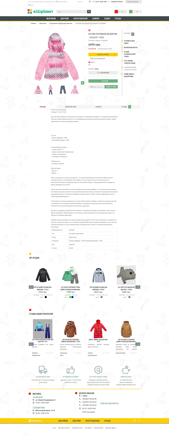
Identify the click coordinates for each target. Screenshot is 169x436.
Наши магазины (62, 1)
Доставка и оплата (38, 1)
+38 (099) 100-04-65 (89, 405)
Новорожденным (80, 18)
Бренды (118, 18)
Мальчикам (51, 18)
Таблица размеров (97, 58)
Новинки (95, 18)
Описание (43, 107)
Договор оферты (111, 427)
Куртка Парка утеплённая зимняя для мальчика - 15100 (70, 341)
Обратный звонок (132, 1)
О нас (29, 1)
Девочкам (65, 18)
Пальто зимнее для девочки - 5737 (98, 341)
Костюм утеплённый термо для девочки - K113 (42, 341)
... (52, 295)
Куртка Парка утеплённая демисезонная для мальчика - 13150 (126, 342)
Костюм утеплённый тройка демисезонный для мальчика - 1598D (70, 289)
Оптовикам (88, 427)
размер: (36, 295)
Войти (32, 5)
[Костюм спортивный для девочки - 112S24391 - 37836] (56, 56)
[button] (103, 54)
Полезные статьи (50, 1)
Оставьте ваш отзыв (105, 48)
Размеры (98, 107)
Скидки (107, 18)
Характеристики (70, 107)
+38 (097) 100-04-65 (89, 402)
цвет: (42, 297)
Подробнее (41, 303)
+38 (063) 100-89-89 (89, 399)
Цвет (92, 62)
